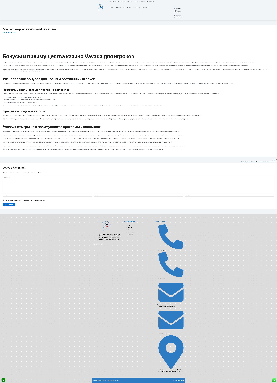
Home (111, 7)
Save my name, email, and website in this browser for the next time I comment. (25, 200)
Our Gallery (136, 7)
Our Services (127, 7)
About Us (118, 7)
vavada (258, 69)
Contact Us (145, 7)
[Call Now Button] (3, 380)
